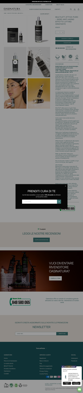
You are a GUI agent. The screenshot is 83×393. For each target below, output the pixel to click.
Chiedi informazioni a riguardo (76, 383)
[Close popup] (80, 368)
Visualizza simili (67, 383)
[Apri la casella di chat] (79, 389)
